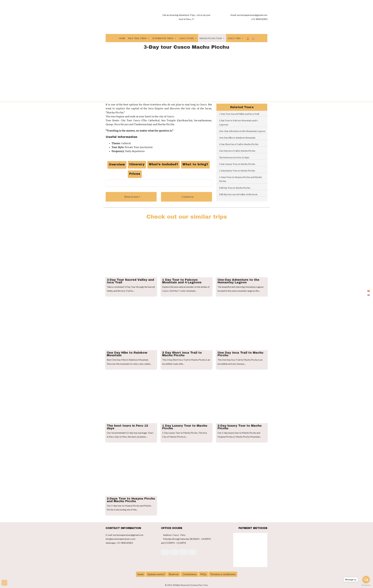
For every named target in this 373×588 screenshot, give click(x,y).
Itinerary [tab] (137, 164)
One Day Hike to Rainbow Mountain (237, 137)
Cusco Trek (234, 38)
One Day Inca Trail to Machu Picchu (237, 151)
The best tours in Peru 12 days (234, 157)
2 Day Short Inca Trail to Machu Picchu (238, 144)
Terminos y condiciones (223, 574)
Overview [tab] (117, 164)
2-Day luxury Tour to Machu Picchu (237, 170)
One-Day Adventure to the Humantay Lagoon (242, 131)
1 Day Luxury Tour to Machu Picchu (237, 164)
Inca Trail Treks (137, 38)
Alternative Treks (162, 38)
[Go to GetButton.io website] (366, 585)
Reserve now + (132, 196)
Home (122, 38)
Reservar (174, 574)
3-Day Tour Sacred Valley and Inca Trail (239, 114)
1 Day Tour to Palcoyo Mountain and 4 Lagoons (238, 122)
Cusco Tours (186, 38)
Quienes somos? (156, 574)
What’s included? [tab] (163, 164)
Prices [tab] (134, 173)
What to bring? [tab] (195, 164)
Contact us (187, 196)
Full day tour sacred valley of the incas (238, 194)
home (141, 574)
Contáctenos (189, 574)
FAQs (203, 574)
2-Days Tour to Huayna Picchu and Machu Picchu (240, 179)
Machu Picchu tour (211, 38)
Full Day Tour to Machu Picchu (234, 188)
